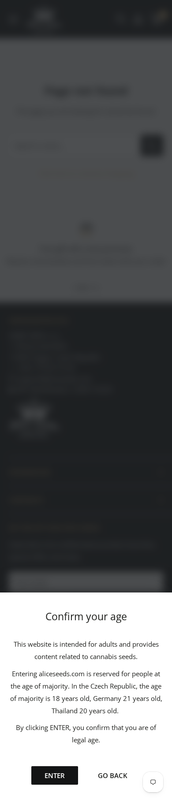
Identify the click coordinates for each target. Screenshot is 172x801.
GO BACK (112, 775)
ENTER (55, 775)
